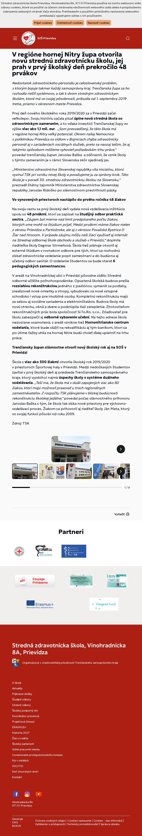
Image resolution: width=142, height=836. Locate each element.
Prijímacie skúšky (22, 694)
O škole (16, 682)
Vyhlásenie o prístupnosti (50, 824)
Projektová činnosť (23, 721)
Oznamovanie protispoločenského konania (37, 755)
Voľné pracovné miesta (25, 749)
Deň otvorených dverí (25, 771)
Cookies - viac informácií (108, 820)
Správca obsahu (110, 824)
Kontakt (17, 777)
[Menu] (15, 38)
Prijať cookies (43, 22)
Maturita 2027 (20, 732)
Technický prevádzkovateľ (82, 824)
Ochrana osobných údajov (50, 820)
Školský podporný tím (25, 710)
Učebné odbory (21, 705)
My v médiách (20, 760)
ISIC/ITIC (17, 766)
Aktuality (17, 688)
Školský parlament (23, 743)
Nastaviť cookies (99, 22)
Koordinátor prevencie (25, 716)
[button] (128, 38)
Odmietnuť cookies (70, 22)
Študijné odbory (21, 699)
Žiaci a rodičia (20, 738)
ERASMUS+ (19, 727)
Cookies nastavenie (79, 820)
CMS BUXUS (16, 824)
